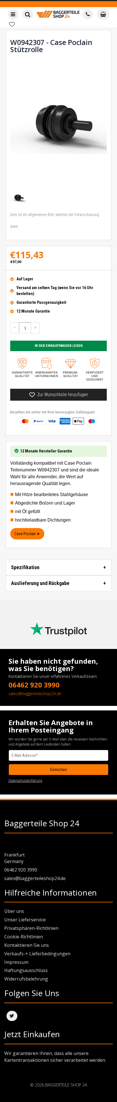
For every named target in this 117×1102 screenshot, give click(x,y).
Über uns (14, 911)
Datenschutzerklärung (25, 780)
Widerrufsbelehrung (26, 979)
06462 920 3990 (34, 684)
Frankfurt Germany (14, 858)
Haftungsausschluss (26, 970)
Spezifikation (25, 567)
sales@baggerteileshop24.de (35, 693)
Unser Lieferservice (25, 920)
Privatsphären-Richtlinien (31, 928)
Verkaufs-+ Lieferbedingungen (37, 954)
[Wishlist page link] (12, 24)
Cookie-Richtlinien (23, 937)
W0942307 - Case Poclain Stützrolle (51, 45)
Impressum (16, 962)
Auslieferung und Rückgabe (40, 583)
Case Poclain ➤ (27, 533)
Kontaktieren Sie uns (26, 945)
